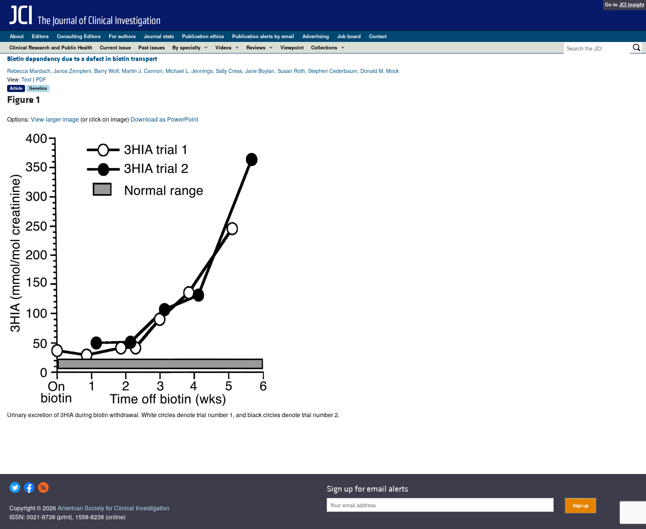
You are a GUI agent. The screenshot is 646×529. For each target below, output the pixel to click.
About (17, 36)
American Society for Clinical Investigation (113, 508)
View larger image (55, 119)
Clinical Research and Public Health (50, 47)
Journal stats (159, 36)
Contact (378, 36)
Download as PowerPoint (164, 119)
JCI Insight (631, 4)
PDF (41, 79)
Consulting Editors (79, 36)
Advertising (315, 36)
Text (26, 79)
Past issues (151, 47)
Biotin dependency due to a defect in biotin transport (82, 59)
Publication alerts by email (263, 36)
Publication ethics (203, 36)
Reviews (255, 47)
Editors (40, 36)
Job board (349, 36)
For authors (122, 36)
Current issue (115, 47)
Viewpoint (292, 47)
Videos (223, 47)
